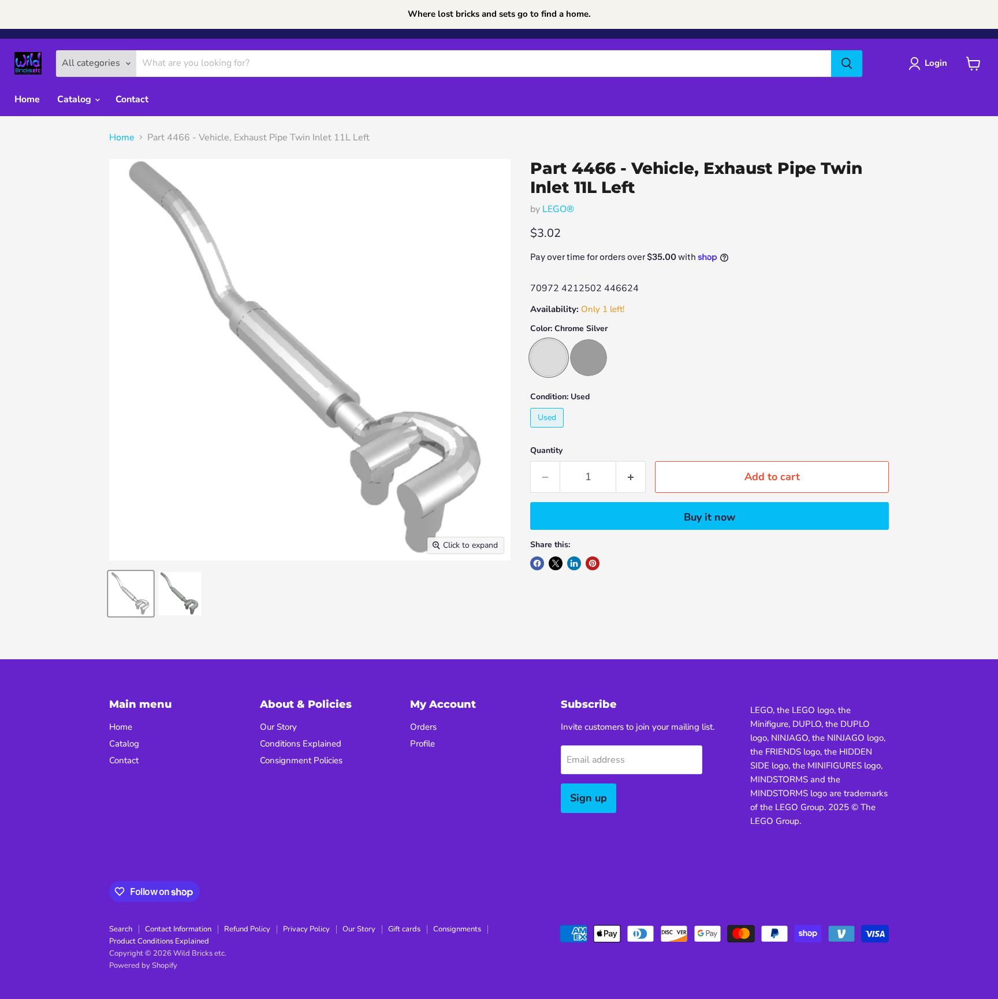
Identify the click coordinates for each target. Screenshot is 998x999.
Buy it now (709, 517)
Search (120, 929)
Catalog (75, 99)
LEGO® (558, 209)
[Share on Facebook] (537, 563)
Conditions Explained (300, 743)
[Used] (548, 430)
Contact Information (178, 929)
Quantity (546, 450)
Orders (423, 727)
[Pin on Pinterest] (592, 563)
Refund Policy (247, 929)
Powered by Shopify (143, 965)
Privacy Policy (306, 929)
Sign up (588, 798)
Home (27, 99)
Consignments (457, 929)
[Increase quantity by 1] (631, 477)
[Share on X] (556, 563)
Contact (132, 99)
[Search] (846, 63)
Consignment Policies (301, 760)
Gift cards (404, 929)
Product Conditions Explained (159, 941)
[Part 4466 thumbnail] (131, 594)
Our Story (278, 727)
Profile (422, 743)
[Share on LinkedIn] (574, 563)
